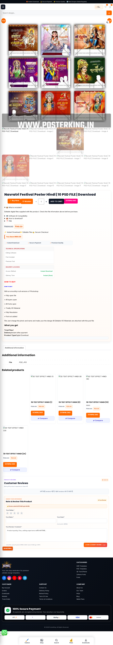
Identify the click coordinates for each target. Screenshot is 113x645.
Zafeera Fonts (81, 574)
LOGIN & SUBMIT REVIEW (93, 545)
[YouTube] (14, 578)
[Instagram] (9, 578)
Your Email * (62, 520)
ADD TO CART (56, 201)
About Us (79, 588)
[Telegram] (25, 578)
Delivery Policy (44, 590)
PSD (20, 362)
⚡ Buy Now (14, 200)
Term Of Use (43, 596)
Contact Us (42, 588)
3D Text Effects (81, 571)
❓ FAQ (9, 221)
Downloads (5, 593)
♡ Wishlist (26, 201)
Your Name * (10, 517)
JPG (24, 362)
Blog (77, 596)
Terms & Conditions (45, 599)
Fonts (78, 577)
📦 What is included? (14, 207)
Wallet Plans (80, 599)
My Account (6, 588)
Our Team (79, 590)
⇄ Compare (43, 418)
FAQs (78, 593)
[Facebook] (4, 578)
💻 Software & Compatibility (16, 216)
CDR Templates (81, 566)
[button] (107, 23)
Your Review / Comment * (14, 527)
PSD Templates (81, 569)
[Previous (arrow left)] (1, 635)
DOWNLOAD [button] (38, 412)
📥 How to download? (14, 218)
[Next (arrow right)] (3, 635)
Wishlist (4, 596)
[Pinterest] (20, 578)
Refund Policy (43, 593)
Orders (4, 590)
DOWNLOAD (71, 200)
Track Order (6, 599)
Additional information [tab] (14, 348)
